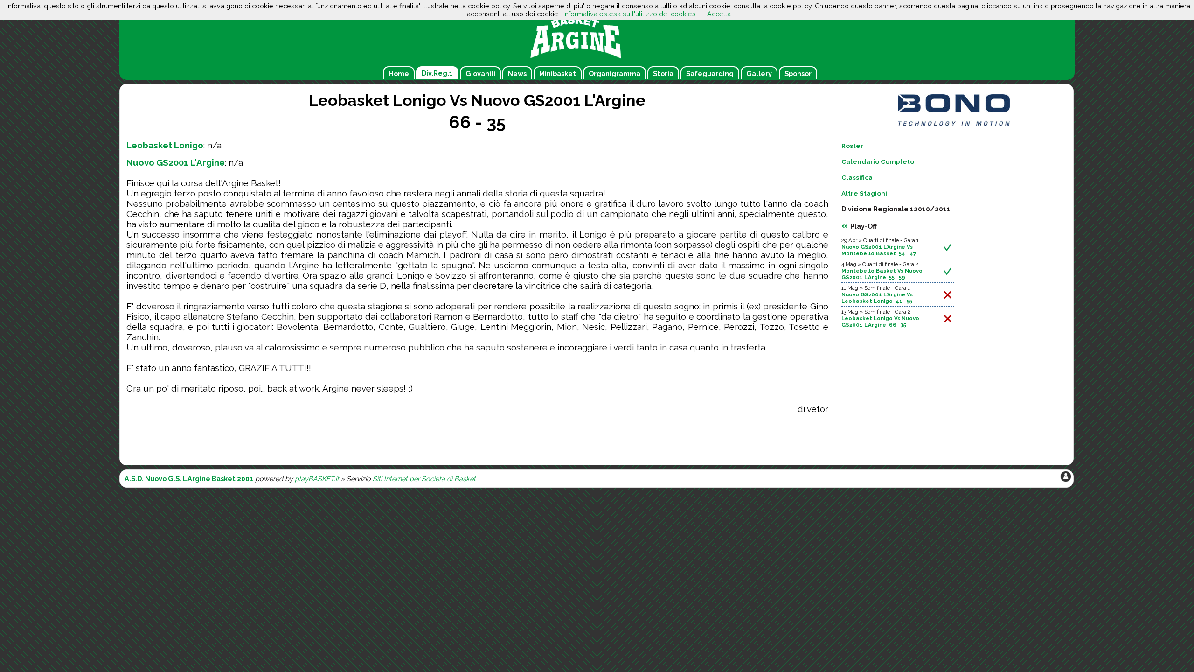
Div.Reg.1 (437, 73)
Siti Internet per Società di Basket (424, 479)
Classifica (857, 177)
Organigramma (614, 73)
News (517, 73)
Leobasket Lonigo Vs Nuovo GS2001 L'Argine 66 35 (880, 321)
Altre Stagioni (864, 193)
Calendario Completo (877, 161)
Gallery (759, 73)
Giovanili (480, 73)
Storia (663, 73)
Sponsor (798, 73)
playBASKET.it (317, 479)
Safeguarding (710, 73)
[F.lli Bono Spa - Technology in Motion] (954, 125)
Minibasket (557, 73)
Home (399, 73)
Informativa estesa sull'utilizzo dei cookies (629, 14)
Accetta (719, 14)
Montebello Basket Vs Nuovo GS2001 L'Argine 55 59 (882, 273)
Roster (852, 145)
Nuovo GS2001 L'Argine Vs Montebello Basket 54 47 (878, 250)
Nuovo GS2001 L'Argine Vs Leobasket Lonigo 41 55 (877, 297)
